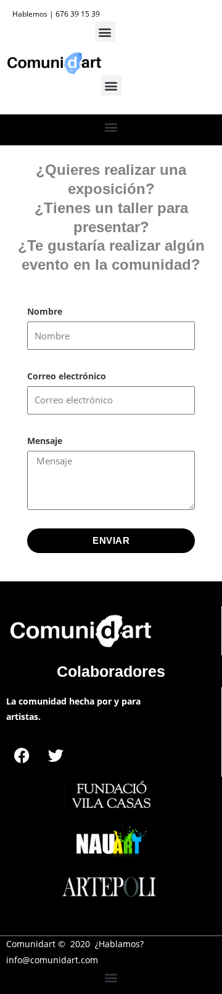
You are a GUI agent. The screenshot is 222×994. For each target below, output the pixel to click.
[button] (105, 32)
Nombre (44, 311)
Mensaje (44, 440)
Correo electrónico (66, 376)
